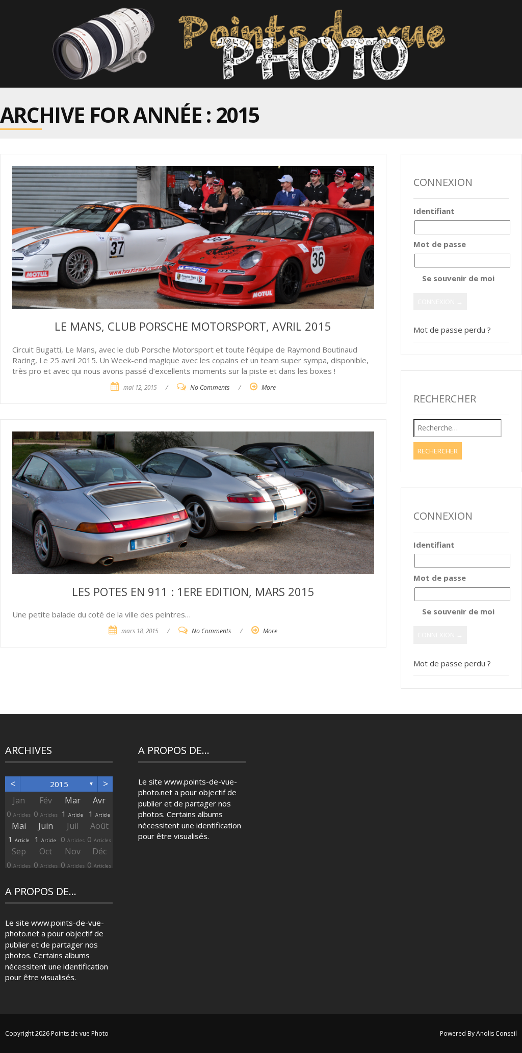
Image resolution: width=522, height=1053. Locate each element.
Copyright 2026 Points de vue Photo (57, 1033)
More (269, 387)
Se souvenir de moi (457, 278)
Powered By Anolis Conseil (478, 1033)
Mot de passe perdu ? (452, 330)
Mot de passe (439, 244)
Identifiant (434, 211)
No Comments (209, 387)
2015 (59, 784)
